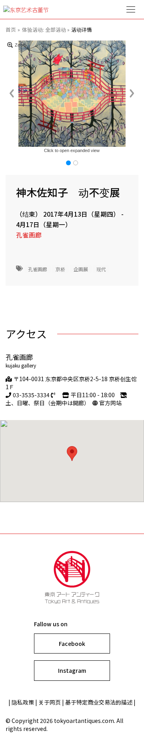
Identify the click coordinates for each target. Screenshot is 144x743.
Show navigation (131, 9)
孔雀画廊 (29, 234)
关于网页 (49, 702)
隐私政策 (23, 702)
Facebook (72, 643)
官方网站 (110, 403)
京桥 (60, 268)
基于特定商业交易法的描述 (98, 702)
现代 (101, 268)
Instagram (72, 670)
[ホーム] (72, 9)
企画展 (81, 268)
